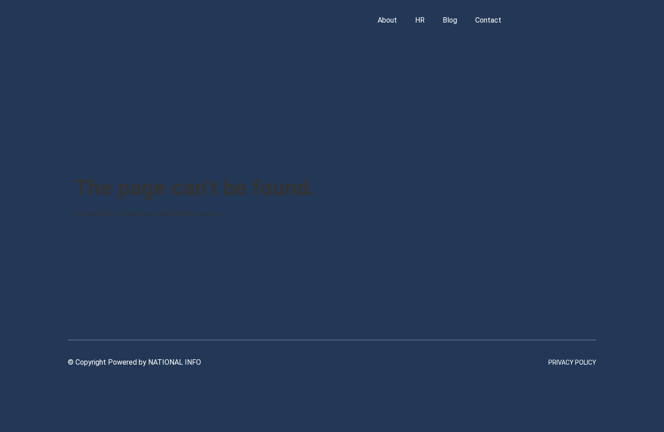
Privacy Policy (572, 362)
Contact (488, 20)
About (387, 20)
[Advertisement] (332, 107)
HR (420, 20)
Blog (450, 20)
